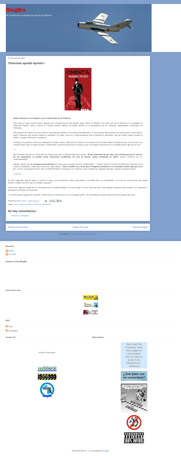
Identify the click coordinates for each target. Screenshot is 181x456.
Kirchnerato (46, 204)
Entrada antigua (140, 227)
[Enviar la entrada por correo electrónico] (45, 201)
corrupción (23, 204)
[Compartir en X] (55, 201)
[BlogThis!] (53, 201)
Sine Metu (12, 254)
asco (16, 204)
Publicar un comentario (20, 216)
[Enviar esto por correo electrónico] (50, 201)
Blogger (106, 451)
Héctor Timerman (34, 204)
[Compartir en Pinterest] (60, 201)
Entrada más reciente (18, 227)
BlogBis (16, 10)
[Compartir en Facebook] (58, 201)
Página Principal (80, 227)
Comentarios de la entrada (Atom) (83, 234)
